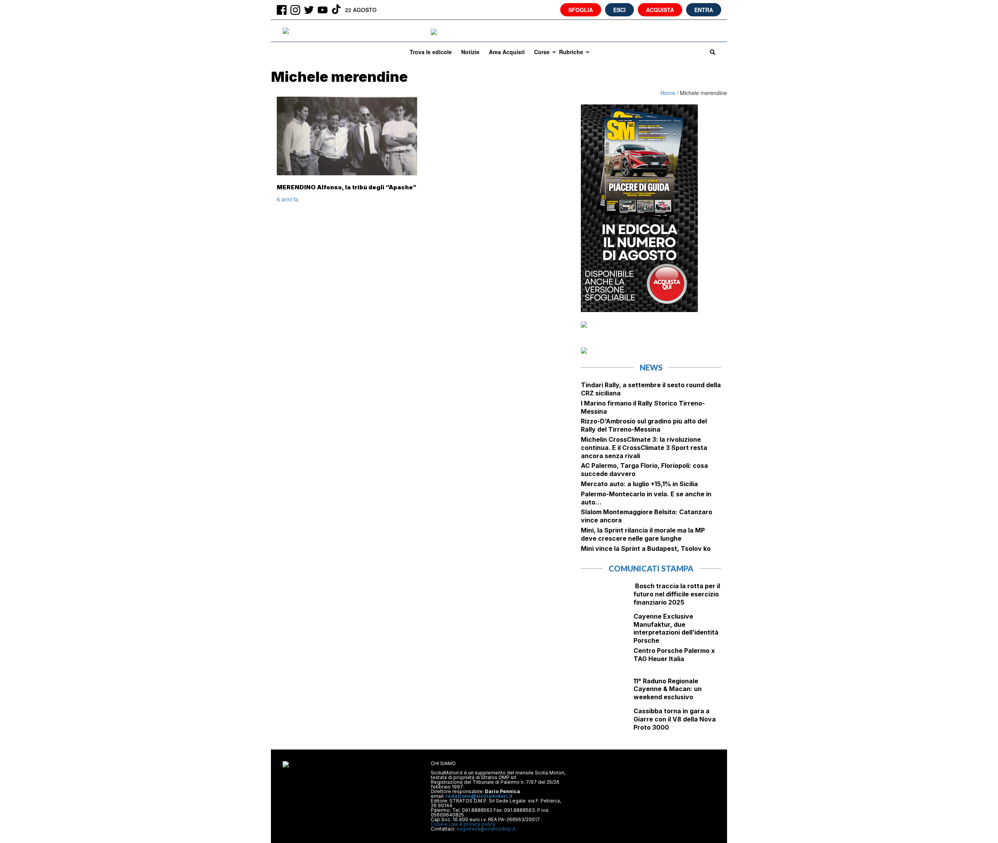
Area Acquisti (507, 52)
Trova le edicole (431, 52)
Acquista (660, 10)
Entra (703, 10)
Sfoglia (580, 10)
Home (668, 93)
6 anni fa (287, 199)
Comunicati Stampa (651, 568)
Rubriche (571, 52)
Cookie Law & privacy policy (463, 824)
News (651, 367)
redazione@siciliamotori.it (479, 796)
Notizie (470, 52)
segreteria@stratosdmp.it (486, 829)
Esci (619, 10)
